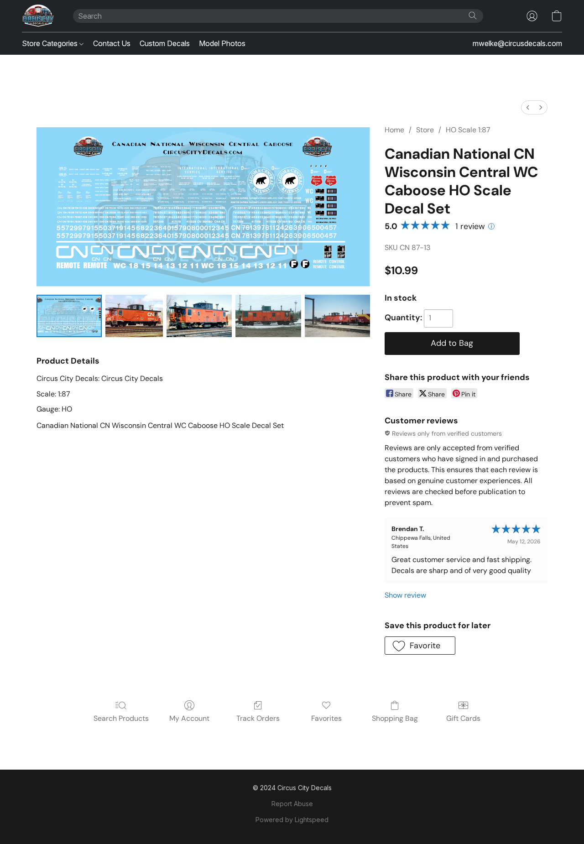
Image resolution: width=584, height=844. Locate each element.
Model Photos (222, 43)
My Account (189, 718)
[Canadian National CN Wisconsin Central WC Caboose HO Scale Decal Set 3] (268, 316)
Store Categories (50, 43)
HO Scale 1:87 (468, 130)
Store (425, 130)
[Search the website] (473, 15)
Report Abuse (292, 804)
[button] (38, 16)
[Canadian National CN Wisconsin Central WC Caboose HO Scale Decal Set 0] (69, 316)
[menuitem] (527, 107)
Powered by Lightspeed (292, 819)
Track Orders (258, 718)
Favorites (326, 718)
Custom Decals (165, 43)
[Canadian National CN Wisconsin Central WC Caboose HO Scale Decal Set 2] (199, 316)
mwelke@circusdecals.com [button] (517, 43)
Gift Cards (463, 718)
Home (394, 130)
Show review (405, 595)
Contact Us (111, 43)
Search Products (121, 718)
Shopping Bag (395, 718)
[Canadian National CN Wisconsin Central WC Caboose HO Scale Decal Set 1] (134, 316)
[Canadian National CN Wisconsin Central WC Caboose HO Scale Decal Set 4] (337, 316)
